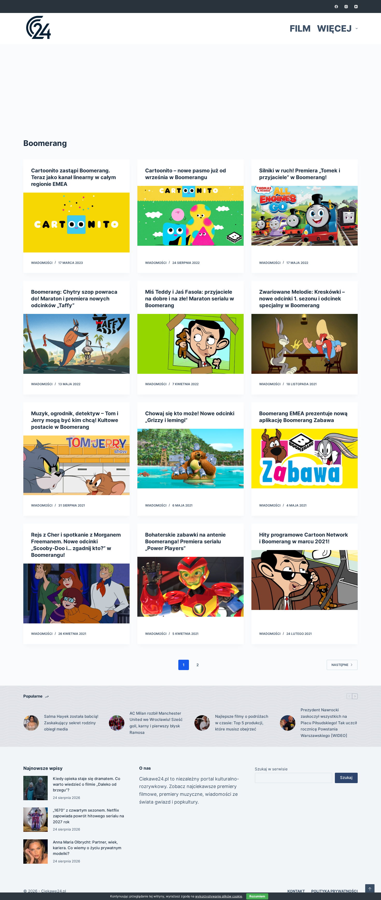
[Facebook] (336, 6)
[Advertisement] (190, 83)
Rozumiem (257, 896)
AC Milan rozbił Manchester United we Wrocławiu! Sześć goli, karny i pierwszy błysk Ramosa (156, 723)
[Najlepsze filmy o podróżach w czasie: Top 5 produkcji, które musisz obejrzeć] (202, 723)
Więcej (334, 28)
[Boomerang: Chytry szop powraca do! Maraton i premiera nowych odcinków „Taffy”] (76, 344)
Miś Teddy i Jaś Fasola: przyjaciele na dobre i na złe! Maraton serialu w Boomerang (189, 298)
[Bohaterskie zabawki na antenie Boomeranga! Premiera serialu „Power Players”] (190, 587)
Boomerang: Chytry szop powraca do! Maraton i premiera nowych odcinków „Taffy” (74, 298)
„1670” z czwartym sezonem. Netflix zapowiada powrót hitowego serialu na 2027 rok (88, 816)
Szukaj (346, 777)
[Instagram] (346, 6)
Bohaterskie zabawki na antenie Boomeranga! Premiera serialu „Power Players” (185, 541)
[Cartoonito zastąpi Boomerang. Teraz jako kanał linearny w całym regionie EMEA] (76, 222)
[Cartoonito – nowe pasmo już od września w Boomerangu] (190, 216)
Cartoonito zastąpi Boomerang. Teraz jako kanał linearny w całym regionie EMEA (73, 177)
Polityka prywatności (334, 891)
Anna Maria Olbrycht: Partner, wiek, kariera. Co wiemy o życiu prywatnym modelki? (87, 848)
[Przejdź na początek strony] (370, 889)
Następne (339, 665)
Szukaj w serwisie (271, 769)
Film (300, 28)
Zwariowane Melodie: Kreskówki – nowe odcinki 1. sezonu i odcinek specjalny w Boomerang (302, 298)
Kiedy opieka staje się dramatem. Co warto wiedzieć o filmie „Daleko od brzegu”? (86, 784)
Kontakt (296, 891)
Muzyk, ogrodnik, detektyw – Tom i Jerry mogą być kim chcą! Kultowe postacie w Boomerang (74, 420)
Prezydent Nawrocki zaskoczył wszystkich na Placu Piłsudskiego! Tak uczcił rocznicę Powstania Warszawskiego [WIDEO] (329, 722)
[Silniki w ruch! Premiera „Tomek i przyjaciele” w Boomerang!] (304, 216)
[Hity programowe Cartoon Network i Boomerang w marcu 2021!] (304, 580)
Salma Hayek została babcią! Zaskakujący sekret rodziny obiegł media (71, 723)
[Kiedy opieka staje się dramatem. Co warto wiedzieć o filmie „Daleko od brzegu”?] (35, 788)
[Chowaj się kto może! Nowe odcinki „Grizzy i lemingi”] (190, 459)
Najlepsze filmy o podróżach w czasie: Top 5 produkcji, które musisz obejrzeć (241, 723)
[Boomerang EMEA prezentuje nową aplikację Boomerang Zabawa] (304, 459)
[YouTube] (356, 6)
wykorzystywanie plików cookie (218, 896)
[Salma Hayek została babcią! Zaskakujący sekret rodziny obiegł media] (31, 723)
